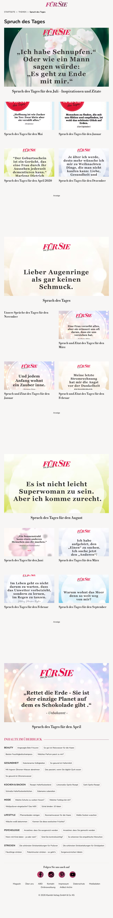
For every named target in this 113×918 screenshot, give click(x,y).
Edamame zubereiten (46, 791)
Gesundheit (11, 763)
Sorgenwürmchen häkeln (71, 852)
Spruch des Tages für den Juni (23, 560)
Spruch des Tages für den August (56, 518)
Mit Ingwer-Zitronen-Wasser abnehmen (23, 769)
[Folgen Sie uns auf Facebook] (40, 874)
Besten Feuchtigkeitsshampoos (19, 754)
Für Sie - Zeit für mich (56, 4)
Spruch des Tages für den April (56, 727)
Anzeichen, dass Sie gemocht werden (79, 830)
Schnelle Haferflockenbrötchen (19, 791)
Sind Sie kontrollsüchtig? (52, 837)
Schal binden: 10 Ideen (51, 806)
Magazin (17, 883)
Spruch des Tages (56, 300)
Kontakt (50, 883)
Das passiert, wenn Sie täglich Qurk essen (63, 769)
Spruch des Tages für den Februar (26, 607)
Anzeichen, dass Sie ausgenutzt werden (41, 830)
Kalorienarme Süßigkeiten (34, 763)
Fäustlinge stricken (14, 852)
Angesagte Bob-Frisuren (27, 747)
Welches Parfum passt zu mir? (51, 754)
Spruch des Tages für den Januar (80, 134)
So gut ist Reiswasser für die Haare (59, 747)
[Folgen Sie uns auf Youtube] (72, 874)
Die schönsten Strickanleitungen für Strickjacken (83, 845)
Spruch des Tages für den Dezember (82, 181)
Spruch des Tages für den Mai (23, 134)
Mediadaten (94, 883)
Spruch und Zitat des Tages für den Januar (27, 396)
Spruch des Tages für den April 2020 (28, 181)
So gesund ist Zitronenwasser (18, 776)
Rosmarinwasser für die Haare (58, 815)
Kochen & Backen (15, 784)
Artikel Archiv (66, 887)
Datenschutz (79, 883)
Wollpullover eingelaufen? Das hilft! (21, 806)
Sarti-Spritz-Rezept (91, 784)
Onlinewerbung (48, 887)
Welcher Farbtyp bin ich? (60, 800)
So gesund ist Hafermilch (61, 763)
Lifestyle (10, 815)
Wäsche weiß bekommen (16, 821)
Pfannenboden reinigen (30, 815)
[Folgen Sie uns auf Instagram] (51, 874)
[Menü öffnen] (106, 5)
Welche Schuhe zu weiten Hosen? (29, 800)
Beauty (8, 747)
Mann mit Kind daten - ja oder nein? (21, 837)
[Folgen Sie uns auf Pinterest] (62, 874)
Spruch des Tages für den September (82, 607)
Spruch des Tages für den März (79, 560)
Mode (7, 799)
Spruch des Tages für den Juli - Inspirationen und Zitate (56, 91)
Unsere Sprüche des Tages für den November (26, 315)
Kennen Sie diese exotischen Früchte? (49, 821)
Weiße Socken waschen (86, 815)
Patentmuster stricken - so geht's (41, 852)
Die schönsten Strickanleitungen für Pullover (38, 845)
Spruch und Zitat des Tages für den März (81, 345)
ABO (40, 883)
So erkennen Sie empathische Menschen (85, 837)
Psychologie (12, 830)
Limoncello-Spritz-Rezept (67, 784)
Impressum (64, 883)
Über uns (29, 883)
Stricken (9, 845)
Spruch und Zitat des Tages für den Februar (81, 396)
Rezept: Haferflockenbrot (40, 784)
